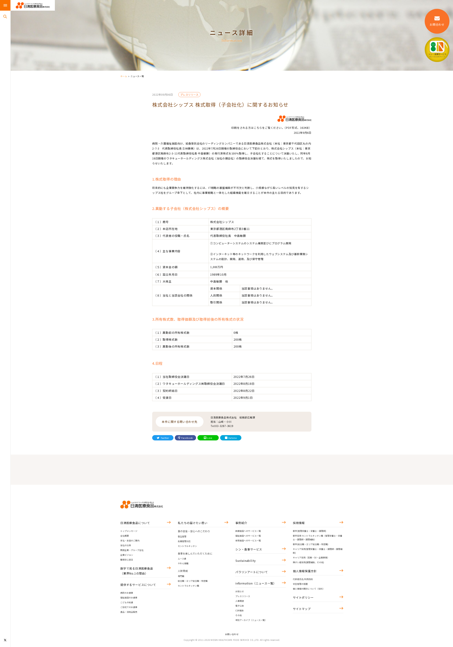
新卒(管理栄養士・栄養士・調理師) (309, 530)
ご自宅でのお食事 (128, 607)
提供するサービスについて (138, 585)
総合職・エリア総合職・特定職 (193, 580)
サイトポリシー (303, 597)
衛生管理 (182, 536)
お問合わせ (437, 24)
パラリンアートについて (251, 572)
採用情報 (299, 523)
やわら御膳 (183, 563)
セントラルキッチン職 (188, 585)
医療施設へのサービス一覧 (248, 530)
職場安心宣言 (126, 559)
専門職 (181, 576)
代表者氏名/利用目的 (303, 579)
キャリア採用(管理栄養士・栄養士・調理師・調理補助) (317, 550)
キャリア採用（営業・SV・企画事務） (311, 557)
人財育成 (183, 571)
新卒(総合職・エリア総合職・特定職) (310, 544)
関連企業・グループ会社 (132, 550)
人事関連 (239, 600)
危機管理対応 (184, 541)
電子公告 (239, 605)
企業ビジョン (126, 554)
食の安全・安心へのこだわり (194, 531)
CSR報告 (239, 610)
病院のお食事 (126, 592)
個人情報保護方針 (305, 571)
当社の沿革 (125, 545)
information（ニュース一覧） (255, 583)
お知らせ (239, 591)
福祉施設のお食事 (128, 597)
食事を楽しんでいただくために (195, 553)
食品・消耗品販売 (128, 611)
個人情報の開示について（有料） (309, 588)
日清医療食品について (135, 523)
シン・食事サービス (248, 549)
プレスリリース (242, 596)
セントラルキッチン (187, 545)
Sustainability (245, 560)
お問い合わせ (232, 634)
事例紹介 (241, 523)
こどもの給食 (126, 602)
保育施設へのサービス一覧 (248, 540)
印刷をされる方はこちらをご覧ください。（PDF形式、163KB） (271, 128)
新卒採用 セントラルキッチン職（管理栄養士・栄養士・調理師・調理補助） (317, 537)
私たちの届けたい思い (193, 523)
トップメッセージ (128, 530)
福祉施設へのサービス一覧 (248, 535)
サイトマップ (302, 609)
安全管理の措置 (300, 583)
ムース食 (182, 558)
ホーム (123, 76)
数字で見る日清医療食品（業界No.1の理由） (136, 570)
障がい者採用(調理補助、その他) (308, 562)
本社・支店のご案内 (129, 540)
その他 (238, 615)
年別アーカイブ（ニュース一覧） (251, 619)
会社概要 (124, 535)
